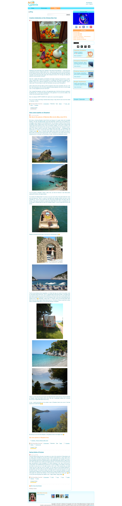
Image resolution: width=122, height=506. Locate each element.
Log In (87, 4)
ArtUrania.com (91, 505)
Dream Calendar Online (79, 37)
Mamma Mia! (42, 121)
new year (67, 103)
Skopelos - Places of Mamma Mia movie (39, 440)
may (58, 477)
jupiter (68, 477)
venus (37, 478)
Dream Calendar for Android (80, 39)
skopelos (68, 443)
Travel (60, 443)
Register (91, 4)
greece (32, 444)
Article (60, 103)
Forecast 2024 (77, 32)
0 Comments (46, 103)
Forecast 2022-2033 (78, 35)
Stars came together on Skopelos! (39, 112)
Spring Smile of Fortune (36, 452)
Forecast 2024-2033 (78, 33)
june (63, 477)
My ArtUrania (89, 2)
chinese (36, 105)
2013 (53, 477)
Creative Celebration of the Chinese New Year (43, 18)
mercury (32, 478)
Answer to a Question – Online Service (82, 36)
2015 (32, 105)
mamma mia (38, 444)
